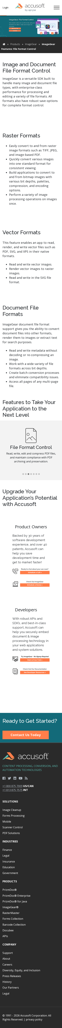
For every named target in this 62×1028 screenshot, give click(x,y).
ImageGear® (10, 907)
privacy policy (34, 1019)
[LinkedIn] (14, 778)
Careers (7, 964)
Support (7, 953)
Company (9, 944)
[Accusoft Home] (30, 7)
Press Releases (11, 976)
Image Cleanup (11, 810)
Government (10, 873)
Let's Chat (15, 30)
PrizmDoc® (9, 890)
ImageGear (31, 44)
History (7, 982)
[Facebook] (3, 778)
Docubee (8, 930)
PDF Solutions (11, 833)
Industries (10, 841)
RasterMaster (11, 913)
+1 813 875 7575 (12, 790)
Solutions (10, 801)
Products (15, 44)
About (6, 958)
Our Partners (10, 987)
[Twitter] (9, 778)
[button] (23, 474)
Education (8, 867)
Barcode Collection (14, 924)
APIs (5, 936)
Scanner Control (12, 827)
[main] (31, 364)
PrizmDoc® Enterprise (16, 895)
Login (5, 7)
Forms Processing (13, 815)
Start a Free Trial (15, 28)
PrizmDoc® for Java (14, 901)
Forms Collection (12, 918)
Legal (5, 855)
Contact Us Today (26, 735)
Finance (7, 850)
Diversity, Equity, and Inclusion (21, 970)
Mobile (6, 821)
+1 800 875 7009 (12, 786)
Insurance (8, 861)
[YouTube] (20, 778)
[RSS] (26, 778)
